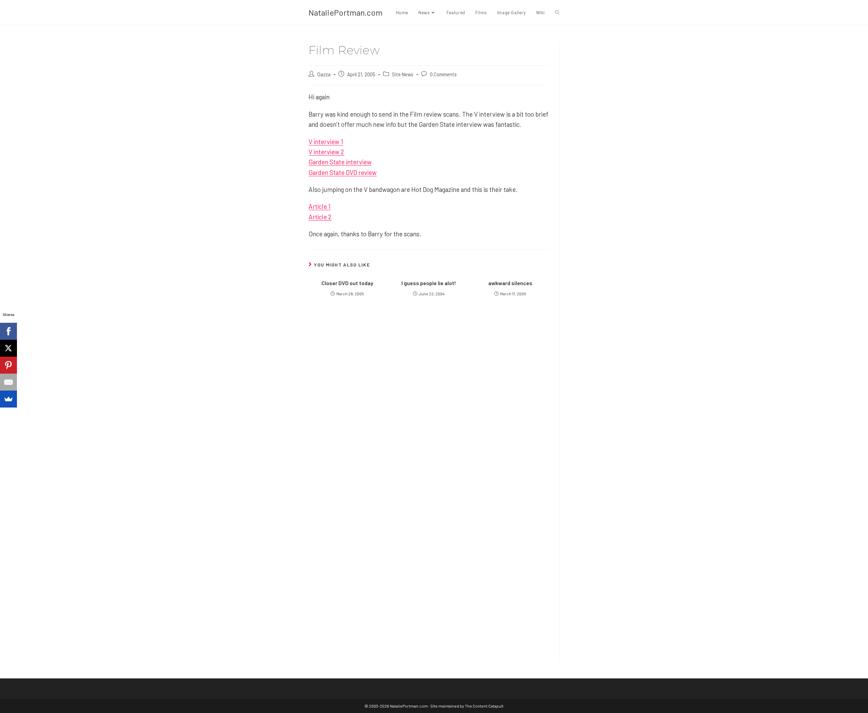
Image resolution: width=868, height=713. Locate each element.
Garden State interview (340, 162)
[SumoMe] (8, 399)
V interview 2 (326, 152)
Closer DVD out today (347, 283)
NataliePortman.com (345, 12)
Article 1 (320, 206)
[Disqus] (429, 563)
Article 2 (320, 217)
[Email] (8, 382)
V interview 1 (326, 141)
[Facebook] (8, 331)
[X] (8, 348)
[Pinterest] (8, 365)
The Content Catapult (484, 706)
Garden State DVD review (343, 172)
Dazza (324, 74)
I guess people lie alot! (428, 283)
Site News (402, 74)
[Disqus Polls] (429, 394)
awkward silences (510, 283)
